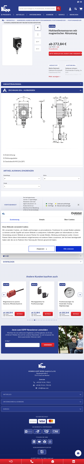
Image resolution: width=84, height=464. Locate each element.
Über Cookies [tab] (69, 219)
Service (6, 409)
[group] (13, 299)
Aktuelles (7, 394)
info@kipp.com (43, 388)
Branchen (74, 14)
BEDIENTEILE (10, 20)
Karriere (49, 14)
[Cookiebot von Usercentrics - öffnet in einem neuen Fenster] (73, 213)
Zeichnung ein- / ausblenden (21, 90)
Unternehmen (35, 14)
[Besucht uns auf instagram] (50, 441)
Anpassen (40, 249)
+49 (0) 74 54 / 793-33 (43, 385)
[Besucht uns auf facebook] (44, 441)
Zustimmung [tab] (14, 219)
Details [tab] (42, 219)
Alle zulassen (69, 249)
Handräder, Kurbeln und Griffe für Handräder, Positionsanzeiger (41, 20)
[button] (4, 295)
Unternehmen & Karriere (13, 402)
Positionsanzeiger (74, 20)
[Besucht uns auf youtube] (39, 441)
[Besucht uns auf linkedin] (34, 441)
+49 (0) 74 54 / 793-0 (43, 382)
